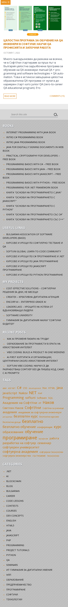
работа (54, 438)
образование (13, 432)
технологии (53, 455)
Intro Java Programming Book (25, 142)
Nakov (23, 393)
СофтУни (33, 407)
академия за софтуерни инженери (39, 412)
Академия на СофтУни (20, 403)
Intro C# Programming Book (24, 137)
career (10, 495)
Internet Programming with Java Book (31, 132)
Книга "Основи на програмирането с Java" (34, 192)
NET (33, 392)
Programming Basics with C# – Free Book (32, 164)
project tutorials (17, 550)
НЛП (8, 574)
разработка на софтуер (19, 443)
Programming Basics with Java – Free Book (33, 169)
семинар (44, 443)
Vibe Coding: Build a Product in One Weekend (36, 352)
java (8, 530)
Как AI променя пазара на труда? (28, 338)
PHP (40, 393)
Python (11, 555)
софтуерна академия (20, 451)
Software (42, 397)
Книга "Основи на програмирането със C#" (34, 214)
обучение (34, 431)
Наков (48, 402)
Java (60, 387)
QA (8, 560)
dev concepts (15, 515)
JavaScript (10, 393)
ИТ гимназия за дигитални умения (29, 569)
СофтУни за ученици (53, 408)
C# (19, 387)
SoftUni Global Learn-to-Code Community (33, 251)
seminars (12, 564)
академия (10, 412)
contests (12, 505)
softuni (30, 398)
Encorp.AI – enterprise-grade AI (26, 301)
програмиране (20, 437)
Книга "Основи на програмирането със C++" (35, 219)
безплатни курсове (49, 416)
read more (9, 96)
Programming (13, 397)
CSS (25, 388)
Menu (6, 2)
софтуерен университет (21, 447)
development (35, 388)
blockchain (13, 481)
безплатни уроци (12, 422)
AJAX (5, 388)
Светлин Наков (13, 408)
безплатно (32, 421)
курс (57, 426)
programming (15, 545)
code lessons (15, 500)
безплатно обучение (19, 427)
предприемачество (19, 584)
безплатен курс (26, 416)
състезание (39, 455)
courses (11, 510)
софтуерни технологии (51, 452)
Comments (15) (57, 96)
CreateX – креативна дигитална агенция (32, 296)
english (11, 520)
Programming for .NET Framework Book (32, 187)
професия (43, 438)
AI (7, 476)
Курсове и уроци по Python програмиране (34, 274)
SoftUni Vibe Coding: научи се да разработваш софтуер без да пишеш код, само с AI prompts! (33, 369)
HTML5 (10, 525)
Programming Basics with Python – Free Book (35, 182)
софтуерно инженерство (17, 455)
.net (8, 471)
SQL (50, 397)
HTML (51, 388)
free (44, 388)
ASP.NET (12, 388)
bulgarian (12, 491)
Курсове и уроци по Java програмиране (32, 261)
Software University (19, 315)
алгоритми (7, 417)
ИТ (40, 403)
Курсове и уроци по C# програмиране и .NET (35, 256)
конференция (44, 427)
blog (9, 486)
